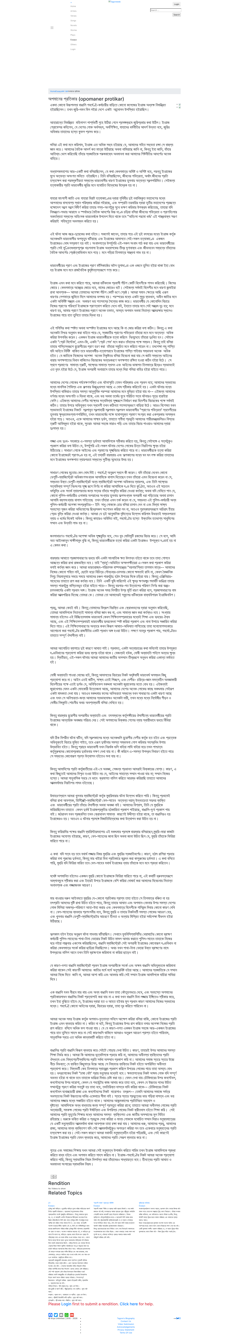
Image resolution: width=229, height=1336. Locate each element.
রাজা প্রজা (65, 91)
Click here (129, 1304)
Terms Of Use (126, 1332)
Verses (73, 16)
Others (73, 44)
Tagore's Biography (126, 1318)
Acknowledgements (126, 1327)
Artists (73, 11)
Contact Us (126, 1321)
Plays (72, 35)
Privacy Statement (126, 1330)
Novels (73, 25)
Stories (73, 30)
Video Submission (126, 1324)
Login (72, 49)
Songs (73, 20)
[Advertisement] (114, 70)
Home (73, 6)
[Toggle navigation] (52, 26)
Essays (73, 39)
